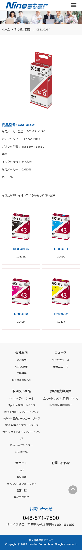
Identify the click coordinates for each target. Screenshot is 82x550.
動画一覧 (22, 490)
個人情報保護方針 (21, 380)
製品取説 (22, 477)
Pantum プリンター (21, 445)
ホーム (6, 30)
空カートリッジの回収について (60, 399)
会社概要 (22, 360)
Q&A (21, 470)
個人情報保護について (41, 540)
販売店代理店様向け (60, 405)
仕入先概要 (21, 367)
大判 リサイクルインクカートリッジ (21, 435)
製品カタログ (21, 497)
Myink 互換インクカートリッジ (21, 412)
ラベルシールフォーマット (21, 484)
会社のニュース (60, 360)
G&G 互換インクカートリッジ (21, 425)
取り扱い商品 (22, 30)
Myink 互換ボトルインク (21, 405)
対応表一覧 (21, 452)
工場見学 (22, 373)
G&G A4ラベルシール (22, 399)
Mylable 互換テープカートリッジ (21, 418)
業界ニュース (60, 367)
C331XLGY (43, 30)
